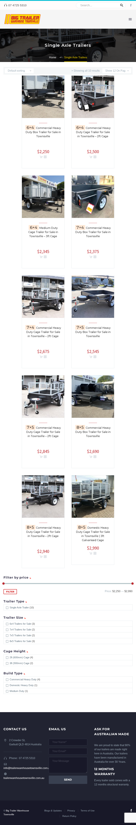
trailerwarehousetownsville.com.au (23, 778)
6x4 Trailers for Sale (20, 623)
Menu (130, 19)
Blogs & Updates (53, 810)
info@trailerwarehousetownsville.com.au (27, 768)
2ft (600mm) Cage (19, 657)
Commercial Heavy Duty (23, 679)
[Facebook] (131, 5)
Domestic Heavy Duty (22, 685)
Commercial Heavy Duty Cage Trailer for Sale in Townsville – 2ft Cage (93, 134)
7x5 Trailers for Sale (20, 635)
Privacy (71, 810)
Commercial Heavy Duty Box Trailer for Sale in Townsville (43, 134)
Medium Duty (17, 691)
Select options (41, 157)
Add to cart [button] (41, 257)
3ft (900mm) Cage (19, 663)
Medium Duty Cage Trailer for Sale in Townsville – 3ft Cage (43, 234)
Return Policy (69, 816)
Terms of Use (88, 810)
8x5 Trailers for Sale (20, 641)
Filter (10, 591)
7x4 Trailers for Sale (20, 629)
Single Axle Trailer (19, 607)
